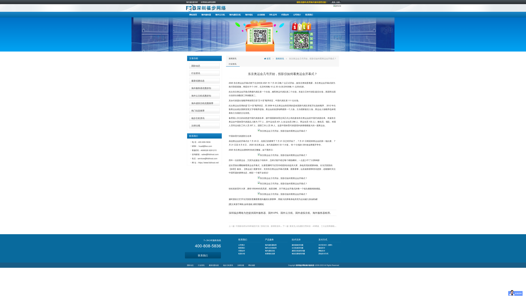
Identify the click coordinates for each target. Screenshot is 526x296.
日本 (307, 91)
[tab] (204, 58)
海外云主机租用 (271, 248)
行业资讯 (195, 73)
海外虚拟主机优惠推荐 (202, 103)
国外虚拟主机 (302, 212)
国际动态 (195, 65)
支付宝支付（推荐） (325, 245)
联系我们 (203, 255)
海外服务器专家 (192, 2)
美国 (327, 91)
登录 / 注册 (336, 2)
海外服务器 (319, 212)
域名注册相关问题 (298, 253)
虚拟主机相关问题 (298, 250)
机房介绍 (241, 253)
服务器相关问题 (297, 245)
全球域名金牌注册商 (208, 2)
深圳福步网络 (236, 212)
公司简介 (241, 245)
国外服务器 (259, 212)
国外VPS (273, 212)
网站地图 (251, 265)
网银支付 (321, 250)
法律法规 (195, 125)
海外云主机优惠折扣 (201, 95)
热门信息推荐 (198, 110)
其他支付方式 (323, 253)
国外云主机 (287, 212)
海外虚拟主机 (270, 250)
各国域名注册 (270, 253)
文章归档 (193, 58)
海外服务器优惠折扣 (201, 88)
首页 (268, 58)
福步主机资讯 (198, 118)
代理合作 (241, 250)
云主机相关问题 (297, 248)
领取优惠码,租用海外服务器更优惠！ (312, 2)
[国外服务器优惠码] (263, 34)
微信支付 (321, 248)
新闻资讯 (232, 58)
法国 (333, 91)
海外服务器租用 (271, 245)
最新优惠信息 (198, 80)
